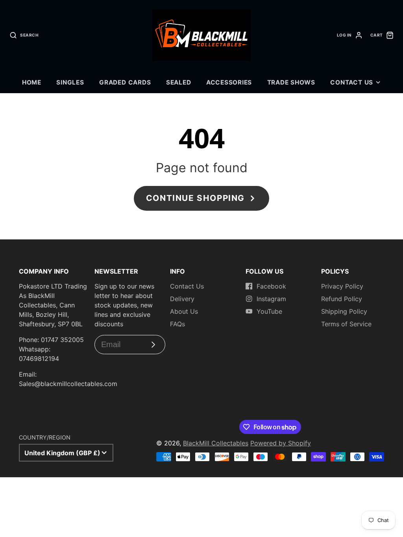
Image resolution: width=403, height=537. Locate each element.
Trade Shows (291, 82)
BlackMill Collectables (215, 443)
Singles (70, 82)
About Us (184, 311)
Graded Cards (125, 82)
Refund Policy (341, 299)
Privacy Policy (342, 286)
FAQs (177, 324)
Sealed (178, 82)
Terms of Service (346, 324)
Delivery (182, 299)
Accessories (229, 82)
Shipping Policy (344, 311)
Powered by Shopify (280, 443)
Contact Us (351, 82)
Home (31, 82)
